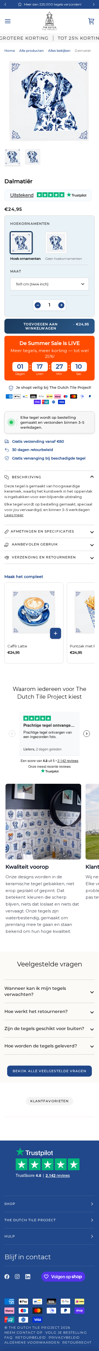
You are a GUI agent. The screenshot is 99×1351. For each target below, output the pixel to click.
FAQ (8, 1337)
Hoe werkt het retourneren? (36, 1011)
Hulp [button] (9, 1236)
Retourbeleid (30, 1337)
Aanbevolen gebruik (34, 544)
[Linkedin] (27, 1276)
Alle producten (31, 50)
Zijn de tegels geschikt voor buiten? (44, 1028)
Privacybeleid (64, 1337)
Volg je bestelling (66, 1332)
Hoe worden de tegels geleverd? (40, 1046)
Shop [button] (9, 1204)
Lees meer (14, 515)
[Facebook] (6, 1276)
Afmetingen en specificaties (42, 531)
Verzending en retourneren (43, 557)
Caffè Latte (17, 646)
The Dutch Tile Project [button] (30, 1220)
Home (9, 50)
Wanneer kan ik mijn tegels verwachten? (35, 991)
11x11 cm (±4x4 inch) (32, 284)
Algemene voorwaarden (32, 1342)
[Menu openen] (12, 21)
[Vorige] (5, 4)
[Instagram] (17, 1276)
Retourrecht (77, 1342)
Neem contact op (23, 1332)
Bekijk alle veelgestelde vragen (49, 1071)
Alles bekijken (59, 50)
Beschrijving (26, 477)
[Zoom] (7, 135)
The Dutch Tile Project (34, 1327)
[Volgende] (94, 4)
